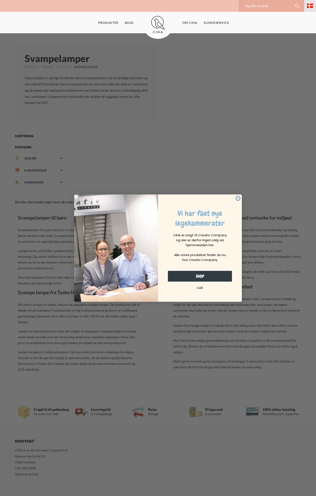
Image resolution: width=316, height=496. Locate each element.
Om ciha (190, 22)
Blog (129, 22)
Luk (200, 287)
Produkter (108, 22)
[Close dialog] (238, 198)
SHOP (200, 276)
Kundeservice (216, 22)
